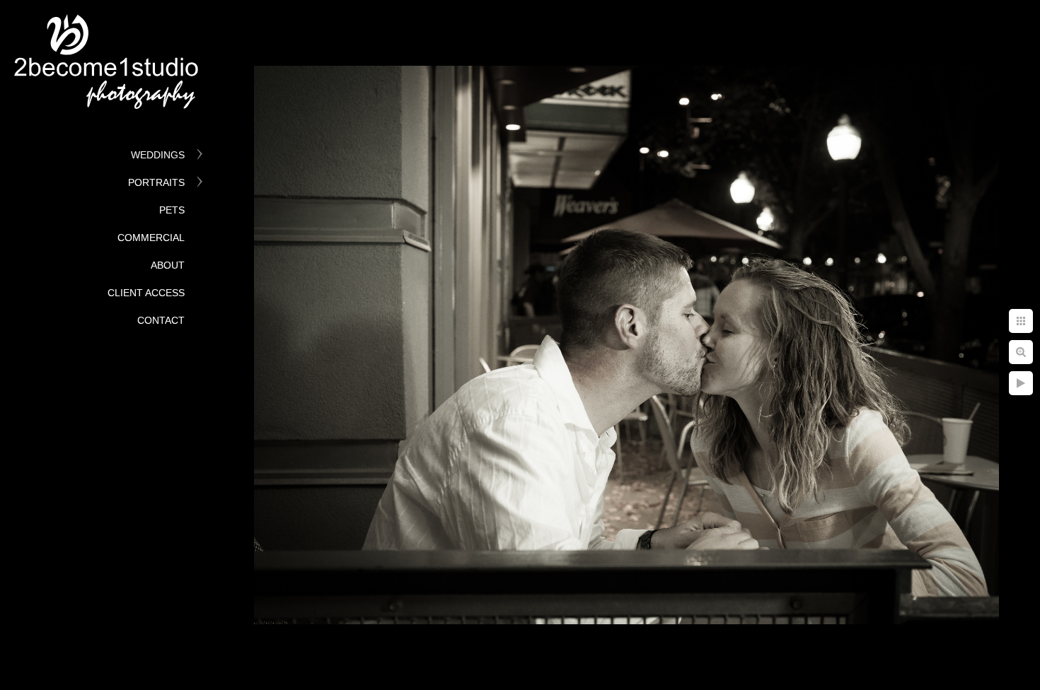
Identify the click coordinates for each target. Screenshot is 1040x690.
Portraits (156, 182)
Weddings (158, 154)
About (168, 265)
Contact (161, 320)
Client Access (146, 292)
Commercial (151, 237)
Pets (172, 210)
